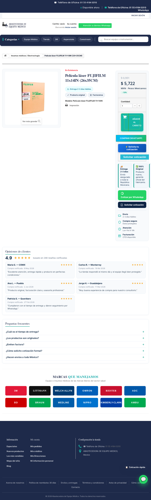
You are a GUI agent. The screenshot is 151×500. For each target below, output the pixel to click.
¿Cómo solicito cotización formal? (24, 351)
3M (56, 39)
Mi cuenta (35, 439)
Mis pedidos (36, 446)
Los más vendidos (15, 456)
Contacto (75, 487)
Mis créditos (36, 451)
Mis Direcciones (38, 456)
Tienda (46, 39)
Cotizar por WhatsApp (132, 197)
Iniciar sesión (138, 15)
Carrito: (58, 24)
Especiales (12, 446)
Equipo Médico (31, 39)
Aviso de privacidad (118, 483)
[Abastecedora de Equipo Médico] (25, 25)
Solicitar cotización (134, 205)
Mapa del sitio (13, 461)
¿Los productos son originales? (22, 338)
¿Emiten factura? (15, 344)
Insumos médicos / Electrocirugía (25, 56)
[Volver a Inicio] (5, 56)
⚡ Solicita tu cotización (132, 148)
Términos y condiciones (93, 483)
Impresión (74, 105)
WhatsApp (143, 10)
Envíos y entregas (69, 483)
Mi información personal (41, 461)
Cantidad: (125, 101)
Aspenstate (69, 39)
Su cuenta (71, 24)
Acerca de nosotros (15, 483)
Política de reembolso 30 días (42, 483)
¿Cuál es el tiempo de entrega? (22, 331)
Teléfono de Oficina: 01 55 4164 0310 (75, 2)
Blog (9, 466)
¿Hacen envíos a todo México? (22, 357)
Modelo (68, 101)
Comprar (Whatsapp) (131, 138)
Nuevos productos (15, 451)
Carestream (85, 39)
